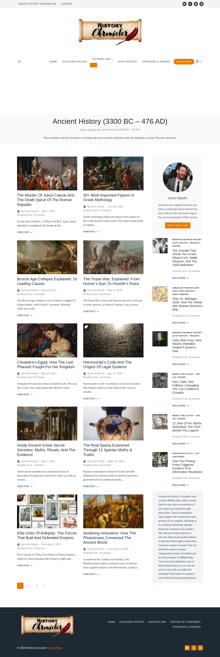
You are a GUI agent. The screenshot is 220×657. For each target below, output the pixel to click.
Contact (67, 4)
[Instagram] (196, 4)
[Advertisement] (110, 92)
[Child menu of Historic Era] (93, 65)
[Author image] (18, 211)
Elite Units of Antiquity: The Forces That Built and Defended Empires (47, 535)
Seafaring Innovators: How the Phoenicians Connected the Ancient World (109, 538)
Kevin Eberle (31, 211)
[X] (193, 647)
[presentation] (47, 173)
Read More (180, 278)
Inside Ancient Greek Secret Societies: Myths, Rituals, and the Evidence (46, 450)
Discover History (74, 61)
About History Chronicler (37, 4)
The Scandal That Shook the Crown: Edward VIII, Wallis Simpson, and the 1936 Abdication (184, 258)
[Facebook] (184, 4)
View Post (24, 232)
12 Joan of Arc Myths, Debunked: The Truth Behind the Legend (187, 427)
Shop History (127, 61)
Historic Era (157, 622)
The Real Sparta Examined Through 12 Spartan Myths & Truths (107, 450)
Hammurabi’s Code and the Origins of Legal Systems (107, 364)
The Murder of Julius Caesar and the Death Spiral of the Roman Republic (45, 200)
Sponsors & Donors (156, 61)
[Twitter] (190, 4)
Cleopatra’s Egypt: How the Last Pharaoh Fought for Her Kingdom (46, 364)
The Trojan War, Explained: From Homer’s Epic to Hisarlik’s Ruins (111, 281)
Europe (176, 246)
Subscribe (184, 61)
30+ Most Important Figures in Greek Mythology (108, 197)
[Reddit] (201, 4)
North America (180, 294)
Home (53, 61)
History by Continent (185, 622)
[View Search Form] (19, 61)
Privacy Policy (55, 648)
